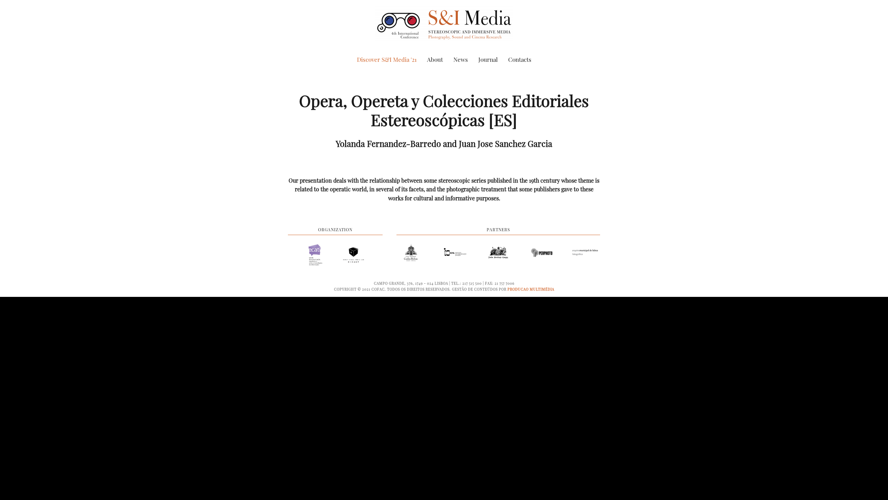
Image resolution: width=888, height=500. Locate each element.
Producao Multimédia (530, 289)
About (435, 59)
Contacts (519, 59)
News (460, 59)
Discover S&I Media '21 (387, 59)
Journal (488, 59)
